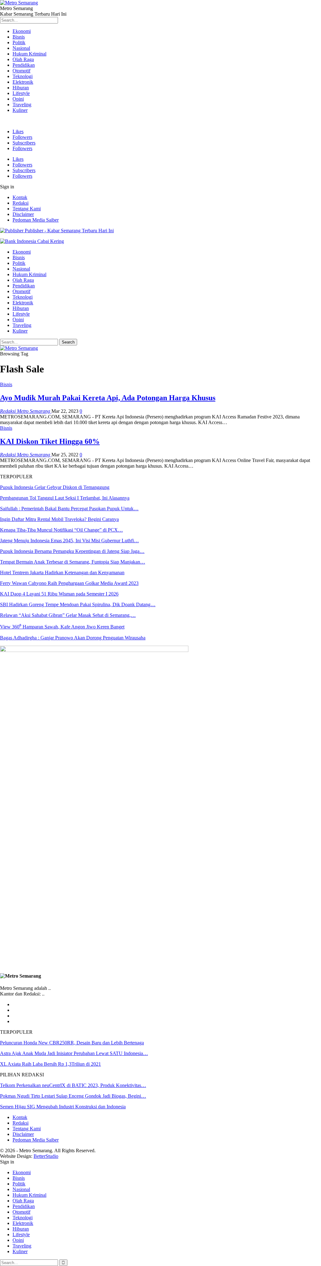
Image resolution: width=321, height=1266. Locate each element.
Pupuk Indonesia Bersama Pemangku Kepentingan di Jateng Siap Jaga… (72, 551)
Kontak (20, 197)
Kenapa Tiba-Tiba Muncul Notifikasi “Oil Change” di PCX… (61, 530)
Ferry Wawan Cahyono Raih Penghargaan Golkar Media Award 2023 (69, 583)
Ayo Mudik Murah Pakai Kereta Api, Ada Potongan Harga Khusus (107, 398)
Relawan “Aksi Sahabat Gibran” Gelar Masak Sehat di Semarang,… (68, 615)
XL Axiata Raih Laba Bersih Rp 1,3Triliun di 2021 (50, 1064)
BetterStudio (46, 1156)
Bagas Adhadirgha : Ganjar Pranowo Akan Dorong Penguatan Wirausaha (72, 637)
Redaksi (21, 203)
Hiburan (21, 87)
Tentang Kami (27, 208)
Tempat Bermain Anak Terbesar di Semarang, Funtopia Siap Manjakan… (72, 562)
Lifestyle (21, 93)
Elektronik (23, 82)
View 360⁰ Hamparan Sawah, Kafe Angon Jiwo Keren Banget (62, 626)
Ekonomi (22, 31)
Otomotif (21, 70)
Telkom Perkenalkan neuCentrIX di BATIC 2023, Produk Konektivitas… (73, 1085)
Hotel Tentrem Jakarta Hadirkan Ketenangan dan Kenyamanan (62, 572)
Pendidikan (24, 65)
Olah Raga (23, 59)
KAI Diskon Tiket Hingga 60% (50, 441)
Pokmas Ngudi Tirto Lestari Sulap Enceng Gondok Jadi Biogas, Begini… (73, 1096)
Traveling (22, 104)
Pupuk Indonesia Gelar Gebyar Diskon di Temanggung (54, 487)
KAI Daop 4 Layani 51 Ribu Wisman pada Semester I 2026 (59, 593)
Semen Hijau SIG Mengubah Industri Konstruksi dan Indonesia (63, 1106)
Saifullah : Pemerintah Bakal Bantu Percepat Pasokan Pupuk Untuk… (69, 508)
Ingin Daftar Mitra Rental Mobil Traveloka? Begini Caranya (59, 519)
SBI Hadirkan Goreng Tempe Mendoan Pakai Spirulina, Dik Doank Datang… (77, 604)
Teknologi (23, 76)
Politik (19, 42)
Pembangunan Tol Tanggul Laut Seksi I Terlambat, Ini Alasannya (64, 498)
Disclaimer (23, 214)
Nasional (21, 48)
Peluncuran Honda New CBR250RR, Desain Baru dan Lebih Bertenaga (72, 1042)
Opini (18, 99)
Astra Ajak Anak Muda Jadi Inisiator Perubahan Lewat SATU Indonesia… (74, 1053)
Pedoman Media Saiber (36, 220)
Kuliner (20, 110)
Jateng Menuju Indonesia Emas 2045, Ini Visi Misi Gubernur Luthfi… (69, 540)
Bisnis (19, 36)
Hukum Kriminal (29, 53)
